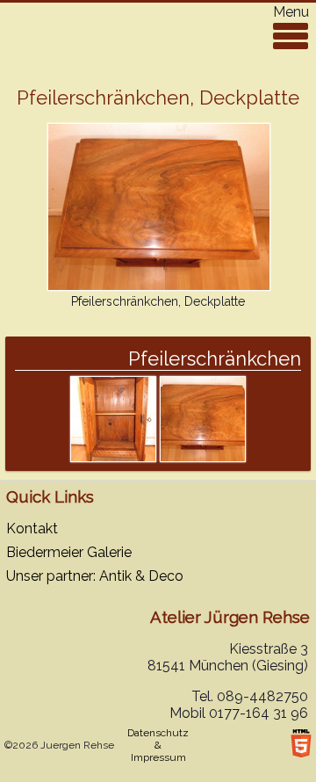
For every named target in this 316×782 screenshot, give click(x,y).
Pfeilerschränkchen (214, 358)
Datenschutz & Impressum (158, 745)
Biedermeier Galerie (69, 552)
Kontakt (32, 528)
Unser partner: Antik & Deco (94, 576)
